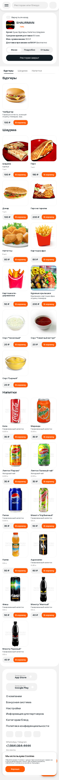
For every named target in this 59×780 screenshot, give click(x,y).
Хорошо (15, 769)
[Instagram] (37, 734)
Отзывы (45, 50)
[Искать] (45, 5)
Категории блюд (17, 719)
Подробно (29, 50)
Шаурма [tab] (23, 70)
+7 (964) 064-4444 (18, 745)
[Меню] (6, 5)
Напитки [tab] (37, 70)
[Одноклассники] (27, 734)
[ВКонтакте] (9, 734)
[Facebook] (18, 734)
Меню (14, 50)
